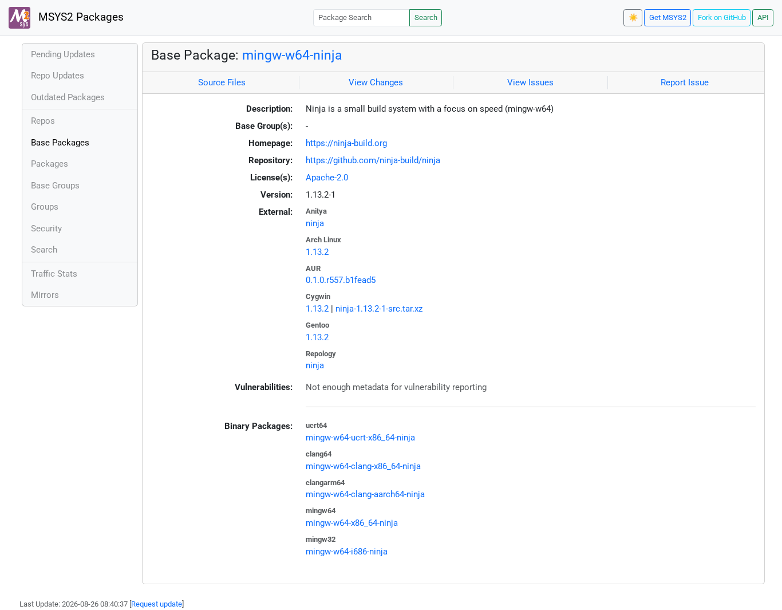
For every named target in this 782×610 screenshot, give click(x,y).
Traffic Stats (54, 274)
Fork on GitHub (722, 17)
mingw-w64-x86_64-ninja (352, 523)
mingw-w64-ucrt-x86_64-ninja (360, 437)
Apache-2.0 (327, 177)
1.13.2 (317, 252)
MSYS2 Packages (79, 17)
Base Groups (55, 185)
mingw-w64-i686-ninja (347, 551)
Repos (43, 121)
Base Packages (60, 142)
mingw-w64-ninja (292, 55)
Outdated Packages (68, 97)
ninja (315, 223)
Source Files (222, 82)
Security (46, 228)
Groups (44, 207)
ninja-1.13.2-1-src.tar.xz (378, 309)
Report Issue (685, 82)
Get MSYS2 (667, 17)
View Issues (530, 82)
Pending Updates (63, 54)
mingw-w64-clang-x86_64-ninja (363, 466)
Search (425, 17)
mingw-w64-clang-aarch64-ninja (365, 494)
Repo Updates (57, 75)
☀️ (633, 17)
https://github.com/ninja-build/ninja (373, 160)
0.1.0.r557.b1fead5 (341, 280)
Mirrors (45, 295)
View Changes (376, 82)
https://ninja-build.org (346, 143)
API (763, 17)
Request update (156, 604)
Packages (49, 164)
